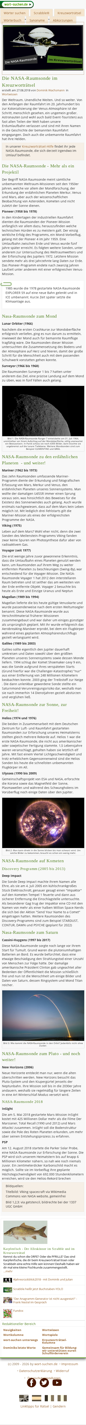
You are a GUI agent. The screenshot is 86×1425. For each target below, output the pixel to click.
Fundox (18, 1311)
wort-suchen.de (46, 1364)
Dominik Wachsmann (51, 90)
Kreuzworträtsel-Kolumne (54, 1341)
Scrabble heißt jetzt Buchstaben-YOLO (38, 1289)
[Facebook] (30, 1382)
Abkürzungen (63, 20)
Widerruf (62, 1371)
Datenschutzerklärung (35, 1371)
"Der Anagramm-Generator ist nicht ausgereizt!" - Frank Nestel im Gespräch (45, 1300)
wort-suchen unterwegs (20, 1340)
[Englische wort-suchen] (22, 1398)
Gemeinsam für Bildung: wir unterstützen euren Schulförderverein (59, 1350)
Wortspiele (50, 1335)
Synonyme (37, 20)
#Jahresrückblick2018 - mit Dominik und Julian (43, 1279)
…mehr (8, 1271)
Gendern (59, 1406)
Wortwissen (9, 94)
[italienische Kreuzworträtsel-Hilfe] (61, 1398)
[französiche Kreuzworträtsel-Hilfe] (48, 1398)
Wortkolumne (13, 1335)
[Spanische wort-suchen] (35, 1398)
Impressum (69, 1364)
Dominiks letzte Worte (19, 1348)
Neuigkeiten (12, 1330)
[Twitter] (43, 1382)
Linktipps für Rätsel (35, 1406)
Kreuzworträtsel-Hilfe (38, 146)
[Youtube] (56, 1382)
